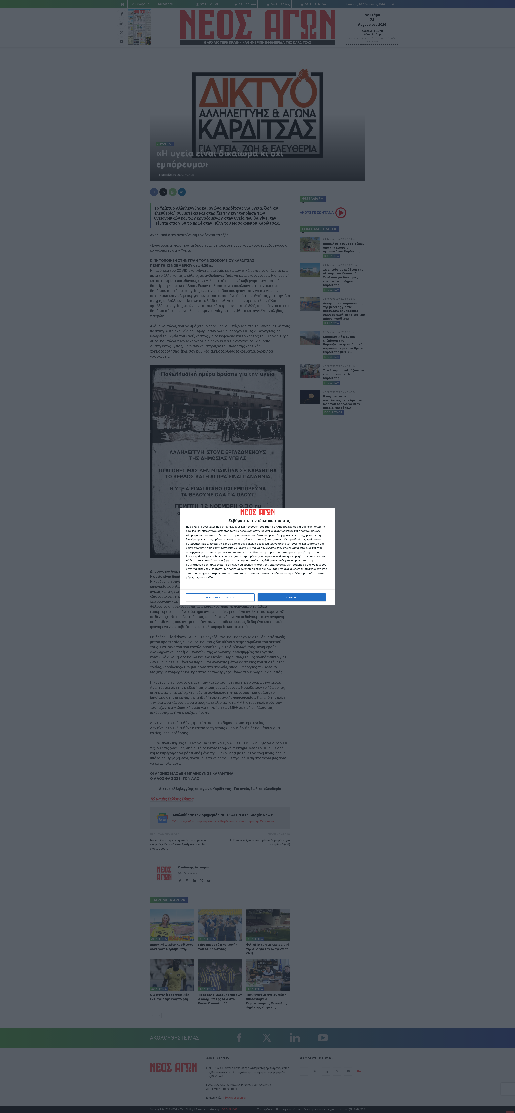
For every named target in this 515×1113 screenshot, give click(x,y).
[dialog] (257, 556)
